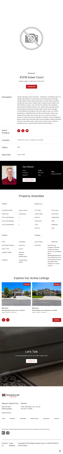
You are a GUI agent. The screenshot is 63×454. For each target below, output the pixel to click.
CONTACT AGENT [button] (29, 180)
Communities (23, 418)
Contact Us (56, 418)
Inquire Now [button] (31, 86)
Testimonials (46, 418)
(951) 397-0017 (6, 406)
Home (3, 418)
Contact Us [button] (31, 361)
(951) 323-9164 (41, 174)
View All (56, 320)
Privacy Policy (22, 445)
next (8, 320)
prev (3, 320)
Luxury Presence (12, 444)
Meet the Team (34, 418)
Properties (12, 418)
